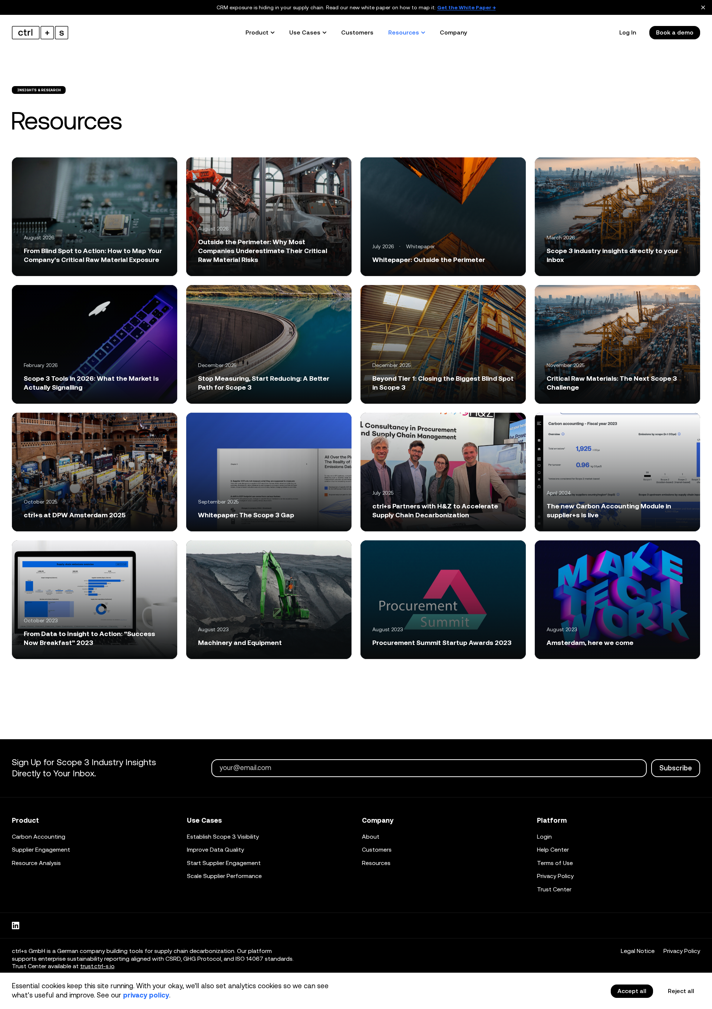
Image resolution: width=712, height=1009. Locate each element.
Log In (627, 32)
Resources (376, 863)
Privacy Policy (555, 876)
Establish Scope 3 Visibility (223, 836)
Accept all (631, 991)
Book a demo (674, 32)
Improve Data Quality (215, 849)
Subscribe (675, 768)
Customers (357, 32)
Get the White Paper (466, 7)
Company (453, 32)
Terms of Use (555, 863)
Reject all (681, 991)
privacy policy (146, 995)
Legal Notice (638, 951)
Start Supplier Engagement (224, 863)
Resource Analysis (36, 863)
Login (544, 836)
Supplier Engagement (41, 849)
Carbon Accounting (38, 836)
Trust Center (554, 889)
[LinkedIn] (15, 925)
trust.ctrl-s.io (97, 966)
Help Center (553, 849)
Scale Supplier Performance (224, 876)
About (370, 836)
